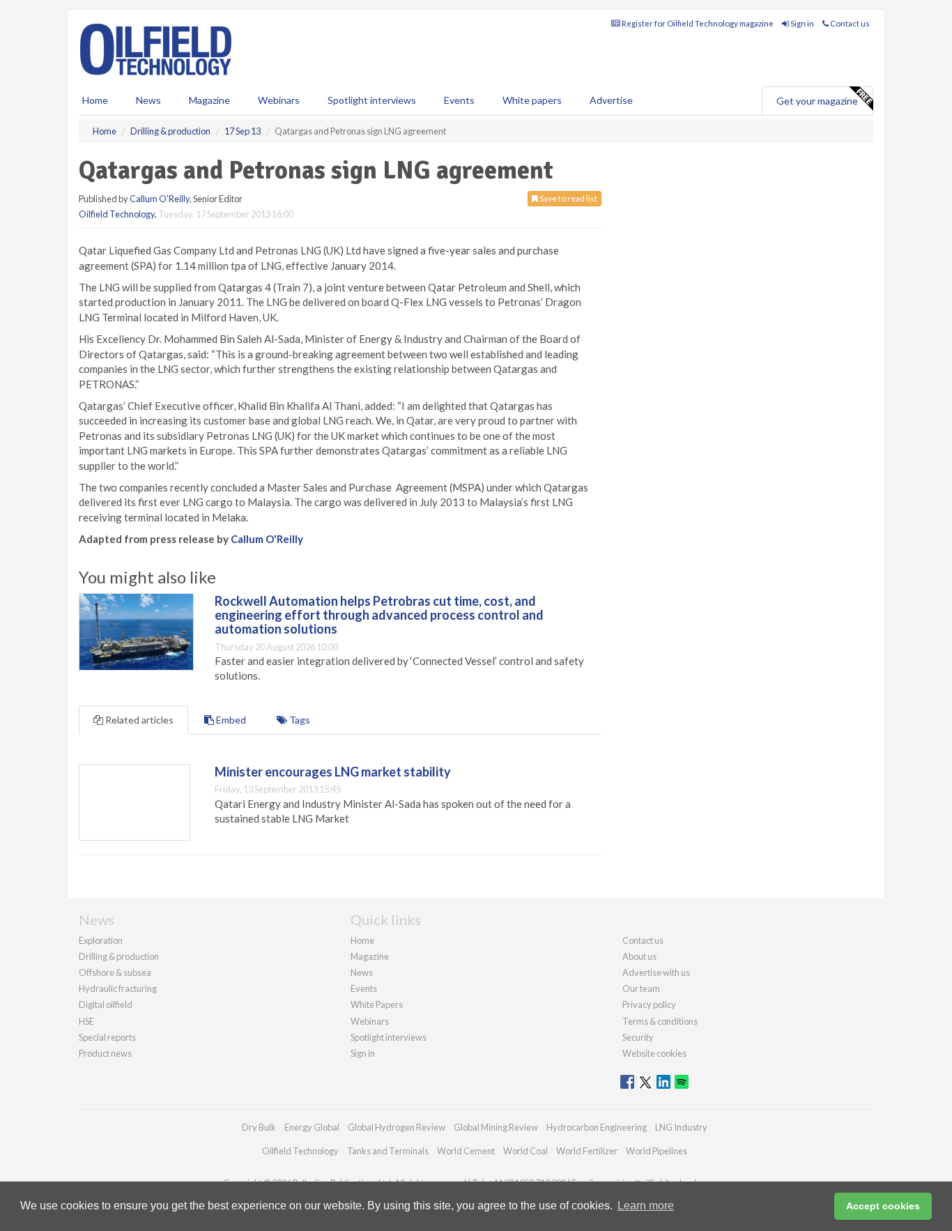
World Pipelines (656, 1150)
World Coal (525, 1150)
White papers (532, 100)
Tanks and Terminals (388, 1150)
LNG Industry (681, 1127)
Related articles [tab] (138, 720)
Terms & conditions (660, 1021)
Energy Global (311, 1127)
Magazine (209, 100)
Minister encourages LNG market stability (333, 771)
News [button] (148, 100)
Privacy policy (649, 1004)
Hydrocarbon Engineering (596, 1127)
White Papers (377, 1004)
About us (639, 956)
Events (459, 100)
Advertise (611, 100)
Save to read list (567, 198)
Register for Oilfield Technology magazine (697, 23)
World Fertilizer (586, 1150)
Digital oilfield (105, 1004)
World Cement (466, 1150)
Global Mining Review (496, 1127)
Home (95, 100)
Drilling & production (119, 956)
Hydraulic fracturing (118, 988)
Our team (641, 988)
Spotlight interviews (372, 100)
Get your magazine (817, 101)
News (362, 972)
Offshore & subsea (115, 972)
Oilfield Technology (117, 214)
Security (638, 1037)
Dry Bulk (259, 1127)
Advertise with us (656, 972)
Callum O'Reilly (160, 198)
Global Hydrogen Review (396, 1127)
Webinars (279, 100)
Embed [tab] (230, 720)
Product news (105, 1053)
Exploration (101, 940)
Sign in (801, 23)
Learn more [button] (645, 1205)
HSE (86, 1021)
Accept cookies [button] (883, 1205)
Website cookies (654, 1053)
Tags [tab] (298, 720)
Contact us (849, 23)
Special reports (107, 1037)
